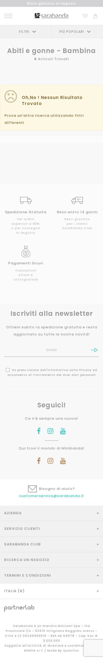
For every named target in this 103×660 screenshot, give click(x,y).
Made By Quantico (63, 651)
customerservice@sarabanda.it (51, 495)
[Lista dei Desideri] (85, 15)
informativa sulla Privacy (70, 370)
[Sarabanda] (51, 15)
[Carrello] (95, 15)
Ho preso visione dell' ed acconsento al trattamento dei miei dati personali (52, 372)
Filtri (24, 31)
